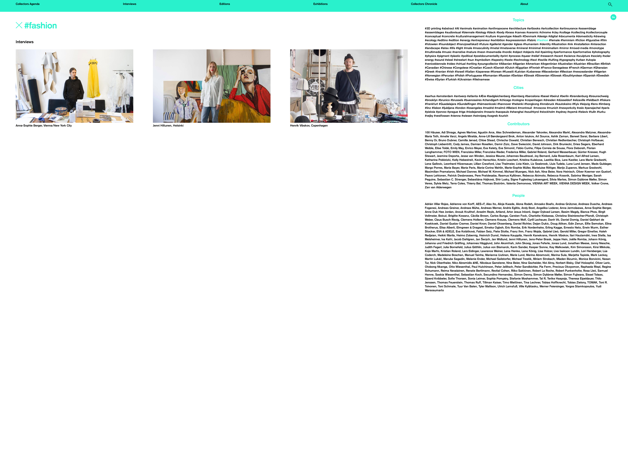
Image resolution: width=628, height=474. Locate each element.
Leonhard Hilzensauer (458, 163)
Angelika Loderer (547, 207)
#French (574, 67)
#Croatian (475, 67)
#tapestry (497, 59)
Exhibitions (320, 3)
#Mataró (511, 107)
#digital (553, 36)
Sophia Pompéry (497, 278)
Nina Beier (548, 171)
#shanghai (516, 111)
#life (452, 48)
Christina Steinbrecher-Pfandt (574, 215)
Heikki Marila (446, 235)
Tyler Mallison (487, 286)
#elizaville (579, 100)
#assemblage (587, 28)
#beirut (554, 96)
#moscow (539, 107)
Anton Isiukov (525, 136)
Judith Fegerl (433, 247)
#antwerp (460, 96)
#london (460, 107)
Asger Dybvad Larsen (546, 211)
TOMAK (592, 282)
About (524, 3)
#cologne (518, 100)
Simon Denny (523, 274)
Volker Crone (599, 183)
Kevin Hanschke (485, 159)
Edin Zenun (575, 223)
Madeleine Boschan (450, 255)
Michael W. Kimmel (490, 171)
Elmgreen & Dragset (469, 227)
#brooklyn (431, 100)
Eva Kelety (490, 148)
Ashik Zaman (559, 136)
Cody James (461, 144)
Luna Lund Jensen (578, 163)
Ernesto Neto (572, 227)
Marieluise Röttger (543, 167)
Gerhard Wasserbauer (562, 152)
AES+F (480, 204)
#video (451, 63)
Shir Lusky (502, 179)
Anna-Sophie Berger (598, 207)
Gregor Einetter (587, 231)
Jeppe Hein (560, 239)
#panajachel (593, 107)
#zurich (503, 115)
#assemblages (434, 32)
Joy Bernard (542, 155)
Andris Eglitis (511, 207)
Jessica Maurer (495, 155)
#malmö (500, 107)
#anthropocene (498, 28)
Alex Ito (491, 204)
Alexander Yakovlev (534, 132)
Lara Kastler (569, 159)
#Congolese (460, 67)
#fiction (580, 40)
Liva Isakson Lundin (566, 251)
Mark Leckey (599, 255)
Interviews (129, 3)
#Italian (470, 71)
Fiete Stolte (501, 231)
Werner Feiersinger (552, 286)
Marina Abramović (538, 255)
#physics (430, 55)
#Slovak (529, 75)
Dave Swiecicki (521, 144)
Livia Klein (522, 163)
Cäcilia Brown (479, 215)
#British (606, 63)
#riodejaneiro (474, 111)
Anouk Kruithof (465, 211)
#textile (542, 59)
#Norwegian (432, 75)
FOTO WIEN (451, 152)
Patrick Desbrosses (460, 175)
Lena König (529, 251)
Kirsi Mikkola (601, 247)
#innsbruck (547, 103)
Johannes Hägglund (479, 243)
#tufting (553, 59)
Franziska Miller (471, 152)
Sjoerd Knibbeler (435, 278)
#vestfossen (442, 115)
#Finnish (534, 67)
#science (570, 55)
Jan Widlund (499, 239)
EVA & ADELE (445, 231)
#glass (518, 44)
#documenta (567, 36)
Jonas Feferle (541, 243)
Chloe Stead (487, 140)
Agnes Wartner (466, 132)
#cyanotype (504, 36)
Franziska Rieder (493, 152)
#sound (439, 59)
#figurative (593, 40)
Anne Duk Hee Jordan (439, 211)
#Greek (430, 71)
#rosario (489, 111)
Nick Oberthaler (440, 262)
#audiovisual (453, 32)
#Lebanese (533, 71)
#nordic (507, 52)
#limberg (604, 103)
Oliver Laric (602, 262)
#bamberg (517, 96)
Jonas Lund (558, 243)
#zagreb (492, 115)
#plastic (455, 55)
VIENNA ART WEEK (545, 183)
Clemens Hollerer (472, 219)
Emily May (457, 148)
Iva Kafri (446, 239)
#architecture (517, 28)
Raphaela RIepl (590, 266)
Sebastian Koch (471, 274)
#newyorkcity (567, 107)
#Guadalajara (447, 103)
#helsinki (517, 103)
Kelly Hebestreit (462, 159)
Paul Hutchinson (482, 266)
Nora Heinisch (565, 171)
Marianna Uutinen (496, 255)
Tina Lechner (532, 282)
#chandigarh (490, 100)
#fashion (542, 40)
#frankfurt (431, 103)
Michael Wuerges (515, 171)
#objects (528, 52)
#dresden (549, 100)
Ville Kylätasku (528, 286)
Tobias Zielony (576, 282)
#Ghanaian (600, 67)
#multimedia (433, 52)
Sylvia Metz (441, 183)
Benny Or (431, 140)
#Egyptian (521, 67)
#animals (466, 28)
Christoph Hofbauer (590, 140)
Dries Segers (581, 144)
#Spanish (589, 75)
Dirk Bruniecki (562, 144)
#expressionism (516, 40)
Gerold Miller (568, 231)
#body (500, 32)
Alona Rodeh (524, 204)
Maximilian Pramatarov (440, 171)
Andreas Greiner (448, 207)
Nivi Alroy (548, 262)
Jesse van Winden (472, 155)
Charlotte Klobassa (541, 215)
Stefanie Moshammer (524, 278)
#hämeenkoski (487, 103)
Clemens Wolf (517, 219)
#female (554, 40)
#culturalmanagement (470, 36)
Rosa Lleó (589, 270)
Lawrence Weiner (491, 251)
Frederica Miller (516, 152)
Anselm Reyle (485, 211)
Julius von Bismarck (496, 247)
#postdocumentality (486, 55)
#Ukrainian (464, 79)
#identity (545, 44)
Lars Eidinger (470, 251)
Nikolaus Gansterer (492, 262)
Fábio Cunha (524, 148)
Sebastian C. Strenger (451, 179)
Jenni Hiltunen (518, 239)
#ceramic (532, 32)
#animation (480, 28)
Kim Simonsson (581, 247)
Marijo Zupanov (567, 167)
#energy (465, 40)
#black (491, 32)
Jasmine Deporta (448, 155)
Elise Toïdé (442, 148)
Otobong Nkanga (436, 266)
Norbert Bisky (564, 262)
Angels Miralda (467, 136)
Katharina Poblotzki (438, 159)
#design (542, 36)
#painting (547, 52)
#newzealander (583, 71)
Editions (224, 3)
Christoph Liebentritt (438, 144)
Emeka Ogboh (494, 227)
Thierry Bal (473, 183)
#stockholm (547, 111)
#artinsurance (569, 28)
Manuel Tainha (474, 255)
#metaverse (508, 48)
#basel (545, 96)
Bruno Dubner (447, 140)
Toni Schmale (447, 286)
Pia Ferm (545, 266)
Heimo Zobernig (467, 235)
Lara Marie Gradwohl (592, 159)
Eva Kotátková (465, 231)
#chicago (505, 100)
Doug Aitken (558, 223)
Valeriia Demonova (518, 183)
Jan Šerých (483, 239)
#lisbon (436, 107)
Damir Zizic (502, 144)
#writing (471, 63)
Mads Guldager (601, 163)
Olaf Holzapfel (584, 262)
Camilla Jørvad (467, 140)
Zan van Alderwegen (438, 187)
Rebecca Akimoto (534, 175)
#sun (471, 59)
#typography (567, 59)
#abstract (448, 28)
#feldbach (592, 100)
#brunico (444, 100)
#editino (442, 40)
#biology (480, 32)
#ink (570, 44)
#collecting (578, 32)
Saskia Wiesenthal (447, 274)
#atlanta (472, 96)
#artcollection (550, 28)
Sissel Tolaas (593, 274)
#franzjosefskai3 (467, 44)
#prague (452, 111)
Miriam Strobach (544, 258)
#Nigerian (600, 71)
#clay (555, 32)
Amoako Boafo (544, 204)
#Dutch (510, 67)
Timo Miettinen (512, 282)
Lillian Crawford (484, 163)
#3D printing (433, 28)
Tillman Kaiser (492, 282)
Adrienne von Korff (462, 204)
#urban (580, 59)
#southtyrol (531, 111)
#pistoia (430, 111)
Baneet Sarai (578, 136)
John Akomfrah (504, 243)
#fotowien (431, 44)
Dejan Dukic (541, 223)
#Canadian (432, 67)
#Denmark (529, 36)
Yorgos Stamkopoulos (579, 286)
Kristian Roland (451, 251)
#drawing (599, 36)
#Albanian (505, 63)
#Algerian (519, 63)
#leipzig (585, 103)
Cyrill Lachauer (537, 219)
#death (517, 36)
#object (517, 52)
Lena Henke (512, 251)
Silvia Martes (558, 179)
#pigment (443, 55)
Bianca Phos (588, 211)
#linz (428, 107)
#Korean (496, 71)
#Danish (498, 67)
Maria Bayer (451, 167)
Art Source (542, 136)
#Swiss (429, 79)
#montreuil (525, 107)
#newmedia (493, 52)
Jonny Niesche (600, 243)
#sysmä (572, 111)
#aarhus (430, 96)
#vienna (456, 115)
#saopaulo (502, 111)
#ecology (430, 40)
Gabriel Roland (536, 152)
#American (533, 63)
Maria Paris (468, 167)
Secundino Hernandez (498, 274)
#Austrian (580, 63)
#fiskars (605, 100)
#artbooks (533, 28)
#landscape (432, 48)
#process (515, 55)
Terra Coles (457, 183)
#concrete (448, 36)
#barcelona (532, 96)
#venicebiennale (435, 63)
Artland (500, 211)
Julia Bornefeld (452, 247)
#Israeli (459, 71)
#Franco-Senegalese (554, 67)
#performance (562, 52)
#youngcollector (488, 63)
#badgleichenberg (498, 96)
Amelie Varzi (448, 136)
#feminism (568, 40)
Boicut (442, 215)
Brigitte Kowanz (458, 215)
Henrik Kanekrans (535, 235)
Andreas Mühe (469, 207)
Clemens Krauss (495, 219)
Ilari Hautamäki (580, 235)
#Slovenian (542, 75)
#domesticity (584, 36)
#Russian (504, 75)
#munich (552, 107)
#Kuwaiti (508, 71)
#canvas (520, 32)
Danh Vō (553, 219)
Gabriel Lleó (550, 231)
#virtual (461, 63)
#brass (509, 32)
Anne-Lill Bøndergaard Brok (497, 136)
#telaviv (583, 111)
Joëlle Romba (578, 239)
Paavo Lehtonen (435, 175)
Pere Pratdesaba (486, 175)
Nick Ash (534, 171)
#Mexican (566, 71)
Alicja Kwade (506, 204)
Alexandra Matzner (584, 132)
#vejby (429, 115)
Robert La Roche (543, 270)
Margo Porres (433, 167)
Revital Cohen (500, 270)
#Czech (488, 67)
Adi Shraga (448, 132)
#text (533, 59)
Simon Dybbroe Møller (582, 179)
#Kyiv (575, 103)
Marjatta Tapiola (578, 255)
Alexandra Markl (559, 132)
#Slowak (556, 75)
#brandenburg (579, 96)
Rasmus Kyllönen (509, 175)
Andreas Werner (491, 207)
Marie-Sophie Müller (517, 167)
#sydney (561, 111)
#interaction (598, 44)
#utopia (591, 59)
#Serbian (517, 75)
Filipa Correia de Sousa (549, 148)
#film (603, 40)
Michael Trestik (522, 258)
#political (467, 55)
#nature (471, 52)
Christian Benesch (532, 140)
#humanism (531, 44)
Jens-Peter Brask (540, 239)
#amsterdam (444, 96)
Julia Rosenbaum (562, 155)
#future (484, 44)
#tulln (592, 111)
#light (459, 48)
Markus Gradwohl (589, 167)
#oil (537, 52)
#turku (601, 111)
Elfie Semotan (594, 223)
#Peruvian (447, 75)
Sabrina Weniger (581, 175)
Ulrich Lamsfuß (507, 286)
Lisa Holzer (545, 251)
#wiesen (467, 115)
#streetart (460, 59)
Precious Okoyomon (566, 266)
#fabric (531, 40)
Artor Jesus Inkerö (518, 211)
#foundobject (447, 44)
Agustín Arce (486, 132)
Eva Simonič (506, 148)
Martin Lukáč (433, 258)
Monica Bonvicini (590, 258)
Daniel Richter (522, 223)
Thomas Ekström (493, 183)
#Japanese (483, 71)
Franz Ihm (516, 231)
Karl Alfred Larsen (587, 155)
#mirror (564, 48)
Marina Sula (559, 255)
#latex (445, 48)
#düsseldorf (564, 100)
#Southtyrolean (572, 75)
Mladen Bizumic (566, 258)
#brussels (457, 100)
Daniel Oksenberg (500, 223)
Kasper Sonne (538, 247)
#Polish (459, 75)
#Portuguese (473, 75)
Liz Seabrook (539, 163)
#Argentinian (549, 63)
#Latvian (520, 71)
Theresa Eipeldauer (580, 278)
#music (447, 52)
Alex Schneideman (508, 132)
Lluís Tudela (557, 163)
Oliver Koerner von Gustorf (593, 171)
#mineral (522, 48)
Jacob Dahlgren (464, 239)
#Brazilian (593, 63)
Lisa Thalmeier (505, 163)
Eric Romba (512, 227)
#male (468, 48)
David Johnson (541, 144)
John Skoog (523, 243)
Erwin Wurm (590, 227)
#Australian (565, 63)
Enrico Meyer (473, 148)
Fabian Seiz (484, 231)
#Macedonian (550, 71)
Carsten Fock (518, 215)
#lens (594, 103)
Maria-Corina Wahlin (490, 167)
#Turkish (451, 79)
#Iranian (440, 71)
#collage (564, 32)
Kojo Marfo (432, 251)
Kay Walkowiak (559, 247)
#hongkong (531, 103)
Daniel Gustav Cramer (454, 223)
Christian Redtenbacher (561, 140)
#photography (601, 52)
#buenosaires (473, 100)
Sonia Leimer (476, 278)
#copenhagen (534, 100)
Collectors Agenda (28, 3)
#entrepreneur (480, 40)
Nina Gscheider (531, 262)
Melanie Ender (475, 258)
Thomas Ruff (472, 282)
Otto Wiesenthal (459, 266)
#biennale (468, 32)
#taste (508, 59)
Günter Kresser (587, 152)
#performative (582, 52)
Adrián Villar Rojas (436, 204)
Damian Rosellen (482, 144)
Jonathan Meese (578, 243)
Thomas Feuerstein (449, 282)
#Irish (450, 71)
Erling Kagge (553, 227)
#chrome (545, 32)
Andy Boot (528, 207)
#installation (582, 44)
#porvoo (441, 111)
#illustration (559, 44)
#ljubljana (448, 107)
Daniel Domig (570, 219)
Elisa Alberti (447, 227)
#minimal (535, 48)
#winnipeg (479, 115)
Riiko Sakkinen (521, 270)
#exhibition (498, 40)
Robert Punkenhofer (569, 270)
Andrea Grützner (566, 204)
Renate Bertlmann (478, 270)
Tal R (542, 278)
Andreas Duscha (589, 204)
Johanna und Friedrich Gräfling (445, 243)
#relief (535, 55)
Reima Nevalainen (452, 270)
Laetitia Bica (552, 159)
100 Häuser (432, 132)
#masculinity (481, 48)
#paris (605, 107)
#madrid (488, 107)
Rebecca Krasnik (558, 175)
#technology (521, 59)
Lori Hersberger (591, 251)
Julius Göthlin (472, 247)
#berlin (564, 96)
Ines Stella (598, 235)
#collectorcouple (596, 32)
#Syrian (440, 79)
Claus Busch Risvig (446, 219)
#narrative (458, 52)
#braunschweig (599, 96)
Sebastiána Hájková (481, 179)
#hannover (504, 103)
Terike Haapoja (557, 278)
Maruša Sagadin (454, 258)
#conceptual (433, 36)
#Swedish (602, 75)
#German (586, 67)
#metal (494, 48)
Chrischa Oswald (508, 140)
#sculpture (583, 55)
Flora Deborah (576, 148)
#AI (457, 28)
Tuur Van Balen (467, 286)
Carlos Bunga (499, 215)
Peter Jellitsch (504, 266)
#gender (507, 44)
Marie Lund (517, 255)
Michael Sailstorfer (498, 258)
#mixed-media (579, 48)
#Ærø (482, 96)
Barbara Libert (598, 136)
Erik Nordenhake (533, 227)
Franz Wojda (533, 231)
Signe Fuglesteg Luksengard (529, 179)
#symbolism (482, 59)
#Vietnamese (481, 79)
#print (504, 55)
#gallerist (495, 44)
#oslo (580, 107)
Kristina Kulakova (531, 159)
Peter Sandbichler (526, 266)
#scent (558, 55)
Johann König (597, 239)
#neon (481, 52)
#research (546, 55)
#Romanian (490, 75)
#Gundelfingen (466, 103)
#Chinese (446, 67)
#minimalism (550, 48)
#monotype (596, 48)
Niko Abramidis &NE (465, 262)
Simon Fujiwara (574, 274)
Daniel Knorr (478, 223)
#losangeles (474, 107)
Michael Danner (466, 171)
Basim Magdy (570, 211)
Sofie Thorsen (457, 278)
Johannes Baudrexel (519, 155)
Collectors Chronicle (424, 3)
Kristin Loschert (507, 159)
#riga (462, 111)
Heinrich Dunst (489, 235)
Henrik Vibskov (558, 235)
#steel (449, 59)
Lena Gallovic (433, 163)
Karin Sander (519, 247)
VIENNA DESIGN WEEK (574, 183)
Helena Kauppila (511, 235)
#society (596, 55)
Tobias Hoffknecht (554, 282)
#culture (490, 36)
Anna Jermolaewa (571, 207)
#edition (454, 40)
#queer (526, 55)
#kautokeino (563, 103)
